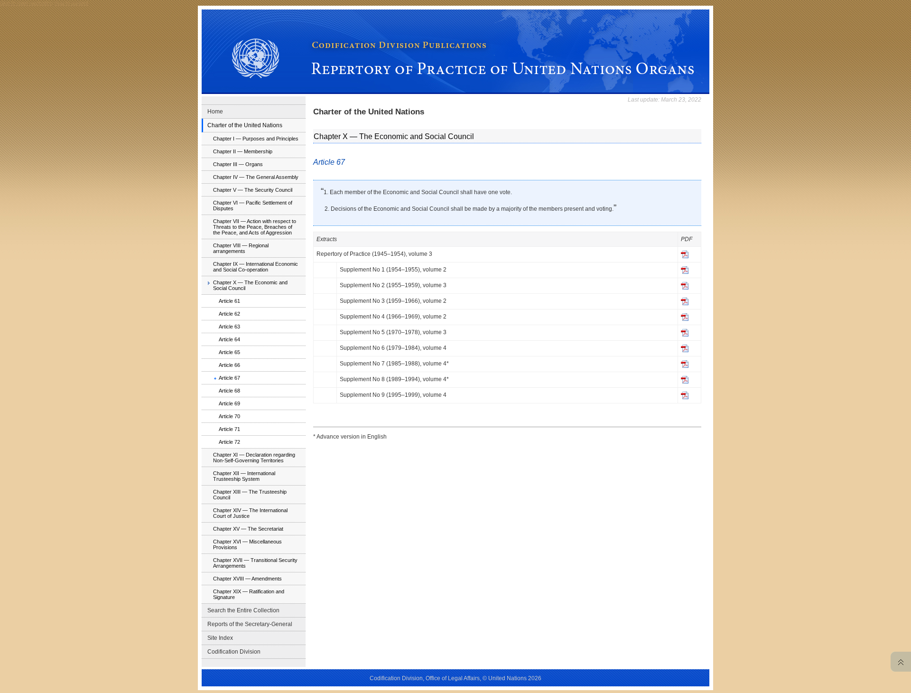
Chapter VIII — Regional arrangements (241, 248)
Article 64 (229, 339)
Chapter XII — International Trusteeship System (244, 476)
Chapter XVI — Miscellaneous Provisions (247, 544)
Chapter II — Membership (242, 151)
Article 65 (229, 352)
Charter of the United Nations (244, 125)
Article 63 (229, 326)
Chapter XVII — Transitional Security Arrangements (255, 563)
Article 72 (229, 442)
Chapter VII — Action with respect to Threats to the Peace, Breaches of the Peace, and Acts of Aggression (254, 226)
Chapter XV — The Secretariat (248, 529)
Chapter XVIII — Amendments (247, 578)
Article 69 (229, 403)
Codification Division (233, 651)
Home (215, 111)
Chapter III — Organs (238, 164)
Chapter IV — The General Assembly (255, 177)
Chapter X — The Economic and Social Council (250, 285)
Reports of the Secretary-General (249, 624)
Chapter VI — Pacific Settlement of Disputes (252, 205)
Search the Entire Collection (243, 610)
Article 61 (229, 301)
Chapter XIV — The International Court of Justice (250, 513)
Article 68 (229, 390)
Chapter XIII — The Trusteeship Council (250, 494)
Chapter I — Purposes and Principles (255, 138)
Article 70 (229, 416)
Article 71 (229, 429)
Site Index (220, 638)
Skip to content (71, 3)
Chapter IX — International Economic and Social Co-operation (255, 266)
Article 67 (229, 378)
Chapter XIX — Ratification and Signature (248, 594)
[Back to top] (898, 661)
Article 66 (229, 365)
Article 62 (229, 314)
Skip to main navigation (26, 3)
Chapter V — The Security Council (252, 190)
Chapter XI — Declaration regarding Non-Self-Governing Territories (254, 457)
